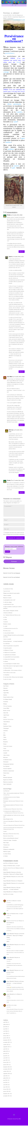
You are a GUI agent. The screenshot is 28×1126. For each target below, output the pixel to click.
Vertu (18, 62)
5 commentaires (10, 18)
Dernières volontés (7, 624)
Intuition (5, 695)
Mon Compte (6, 842)
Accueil (4, 831)
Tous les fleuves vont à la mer (9, 672)
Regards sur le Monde (7, 779)
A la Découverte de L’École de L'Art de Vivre (13, 813)
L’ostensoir (5, 621)
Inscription (7, 551)
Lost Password (6, 791)
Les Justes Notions (7, 853)
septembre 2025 (6, 1046)
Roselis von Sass (6, 710)
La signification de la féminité (9, 654)
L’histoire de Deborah (7, 612)
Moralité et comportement (13, 17)
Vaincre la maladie (7, 595)
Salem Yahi (5, 712)
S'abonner (14, 561)
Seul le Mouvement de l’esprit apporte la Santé (12, 666)
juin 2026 (5, 1026)
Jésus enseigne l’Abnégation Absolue (10, 610)
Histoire (5, 739)
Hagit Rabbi (5, 690)
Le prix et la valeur (7, 679)
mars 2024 (5, 1087)
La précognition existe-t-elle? (9, 600)
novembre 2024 (6, 1069)
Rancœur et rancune (7, 597)
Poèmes (4, 744)
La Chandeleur (6, 674)
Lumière (19, 112)
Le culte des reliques (7, 602)
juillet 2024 (5, 1078)
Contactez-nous (6, 845)
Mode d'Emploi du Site (8, 819)
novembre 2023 (6, 1096)
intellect (8, 142)
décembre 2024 (6, 1067)
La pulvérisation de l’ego (8, 604)
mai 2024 (5, 1082)
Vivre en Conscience (7, 706)
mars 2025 (5, 1060)
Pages (4, 775)
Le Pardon (5, 856)
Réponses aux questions (8, 782)
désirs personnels (14, 104)
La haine (5, 619)
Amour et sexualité (7, 639)
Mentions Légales (6, 851)
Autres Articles (6, 755)
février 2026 (5, 1035)
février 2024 (5, 1089)
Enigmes (5, 724)
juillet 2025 (5, 1051)
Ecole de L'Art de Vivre (8, 719)
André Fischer (6, 715)
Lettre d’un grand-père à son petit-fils (11, 645)
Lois (4, 732)
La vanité (5, 626)
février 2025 (5, 1062)
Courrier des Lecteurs (7, 746)
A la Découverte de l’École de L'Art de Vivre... (13, 809)
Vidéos (4, 737)
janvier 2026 (5, 1037)
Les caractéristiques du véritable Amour (11, 663)
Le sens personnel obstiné (8, 633)
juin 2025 (5, 1053)
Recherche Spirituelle (7, 777)
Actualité (5, 753)
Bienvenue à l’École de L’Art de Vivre (11, 833)
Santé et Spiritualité (7, 784)
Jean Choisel (5, 686)
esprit (23, 138)
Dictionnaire (5, 761)
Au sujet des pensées (7, 648)
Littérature (5, 730)
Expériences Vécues (7, 726)
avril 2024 (5, 1084)
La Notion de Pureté (7, 668)
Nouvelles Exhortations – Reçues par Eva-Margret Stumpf (15, 935)
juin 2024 (5, 1080)
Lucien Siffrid (6, 708)
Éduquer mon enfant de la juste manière (11, 593)
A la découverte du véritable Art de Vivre (11, 811)
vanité (15, 121)
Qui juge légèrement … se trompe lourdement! (12, 641)
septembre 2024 (6, 1073)
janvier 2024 (5, 1091)
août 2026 (5, 1022)
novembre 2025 (6, 1042)
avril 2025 (5, 1058)
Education (5, 688)
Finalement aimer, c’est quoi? (14, 865)
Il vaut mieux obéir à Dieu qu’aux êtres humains (13, 677)
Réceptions (5, 741)
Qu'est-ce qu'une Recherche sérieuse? (10, 838)
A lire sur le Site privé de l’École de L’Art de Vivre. (14, 825)
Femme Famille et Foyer (8, 697)
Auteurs (5, 717)
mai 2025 (5, 1055)
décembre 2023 (6, 1093)
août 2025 (5, 1049)
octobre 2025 (6, 1044)
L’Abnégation (19, 880)
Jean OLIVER (8, 15)
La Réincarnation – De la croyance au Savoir (12, 670)
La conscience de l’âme (8, 588)
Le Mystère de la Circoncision (9, 652)
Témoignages (6, 728)
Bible (4, 735)
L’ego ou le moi (6, 591)
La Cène (5, 617)
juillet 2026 (5, 1024)
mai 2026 (5, 1029)
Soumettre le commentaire (15, 538)
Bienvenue (5, 757)
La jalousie (5, 661)
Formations (5, 701)
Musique (5, 704)
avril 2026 (5, 1031)
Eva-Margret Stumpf (7, 699)
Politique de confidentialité (8, 849)
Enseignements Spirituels (8, 764)
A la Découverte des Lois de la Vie (10, 628)
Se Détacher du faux (7, 759)
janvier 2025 (5, 1064)
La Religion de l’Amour (8, 650)
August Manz (6, 692)
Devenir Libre (6, 750)
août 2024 (5, 1075)
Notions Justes (6, 773)
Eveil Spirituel (6, 766)
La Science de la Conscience (9, 659)
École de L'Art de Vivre (8, 836)
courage (6, 72)
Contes (4, 748)
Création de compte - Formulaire (10, 840)
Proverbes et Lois (6, 630)
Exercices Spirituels (7, 768)
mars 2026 (5, 1033)
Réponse (22, 251)
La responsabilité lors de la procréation (11, 657)
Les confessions (6, 643)
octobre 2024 (6, 1071)
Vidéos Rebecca (6, 721)
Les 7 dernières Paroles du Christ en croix (11, 615)
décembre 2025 (6, 1040)
